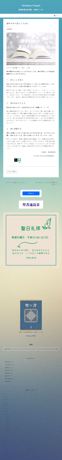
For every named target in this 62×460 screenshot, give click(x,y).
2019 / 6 (8, 426)
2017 (6, 440)
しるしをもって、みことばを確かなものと (46, 183)
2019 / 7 (8, 424)
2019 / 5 (8, 428)
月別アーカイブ (31, 390)
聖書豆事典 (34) (9, 378)
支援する (31, 193)
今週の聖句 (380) (10, 365)
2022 (6, 405)
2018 (6, 438)
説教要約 (9, 29)
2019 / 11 (9, 417)
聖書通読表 (6, 453)
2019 (6, 414)
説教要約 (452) (9, 362)
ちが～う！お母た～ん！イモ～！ (16, 182)
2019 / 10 (9, 419)
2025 (6, 396)
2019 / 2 (8, 433)
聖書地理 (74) (9, 376)
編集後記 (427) (9, 367)
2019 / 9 (8, 421)
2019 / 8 (8, 423)
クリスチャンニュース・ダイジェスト (13, 456)
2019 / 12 (9, 416)
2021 (6, 408)
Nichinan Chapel (31, 5)
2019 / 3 (8, 431)
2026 (6, 394)
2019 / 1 (8, 435)
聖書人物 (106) (9, 370)
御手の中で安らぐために (17, 23)
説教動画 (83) (9, 373)
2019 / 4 (8, 429)
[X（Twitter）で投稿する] (16, 160)
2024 (6, 399)
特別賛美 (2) (8, 381)
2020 (6, 411)
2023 (6, 402)
